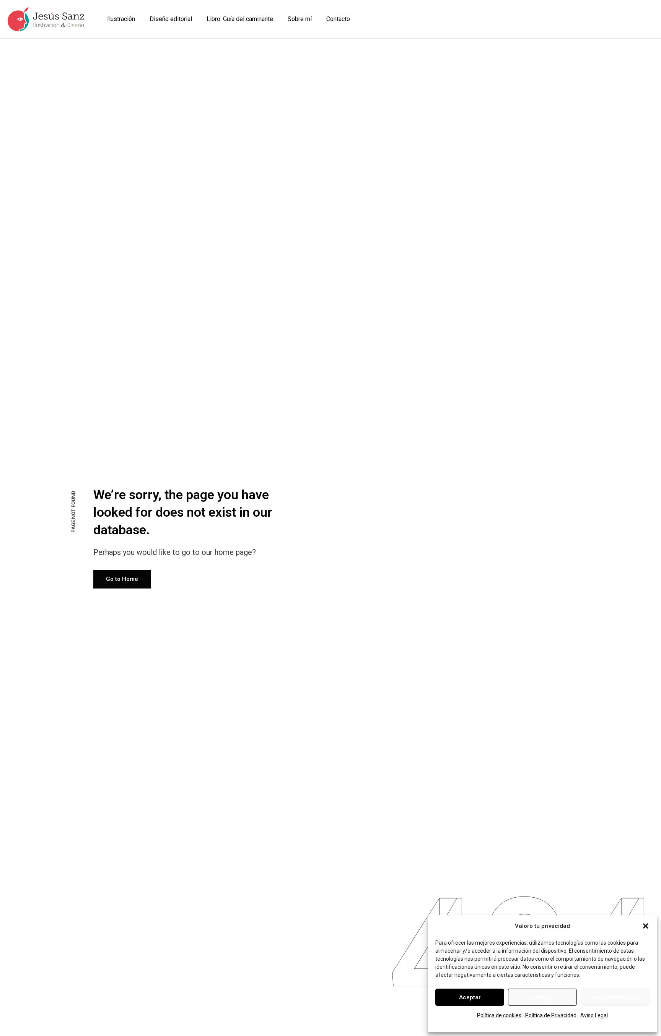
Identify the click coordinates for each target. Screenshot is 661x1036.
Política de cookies (499, 1015)
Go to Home (122, 579)
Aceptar (470, 997)
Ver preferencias (615, 997)
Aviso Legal (594, 1015)
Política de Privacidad (550, 1015)
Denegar (542, 997)
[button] (646, 926)
